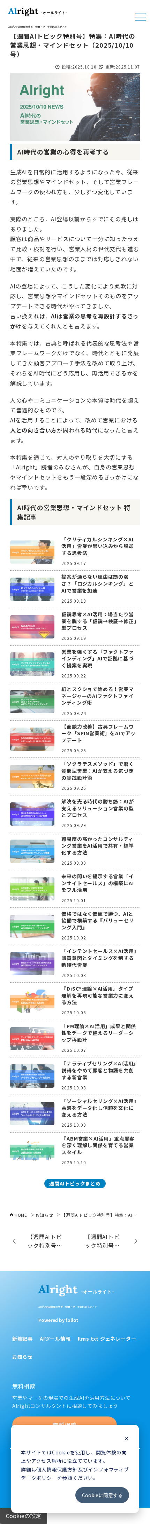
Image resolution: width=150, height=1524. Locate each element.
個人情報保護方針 (56, 1469)
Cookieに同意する (102, 1495)
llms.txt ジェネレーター (107, 1338)
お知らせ (22, 1356)
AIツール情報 (55, 1338)
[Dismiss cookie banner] (126, 1439)
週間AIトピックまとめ (75, 1183)
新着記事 (22, 1338)
